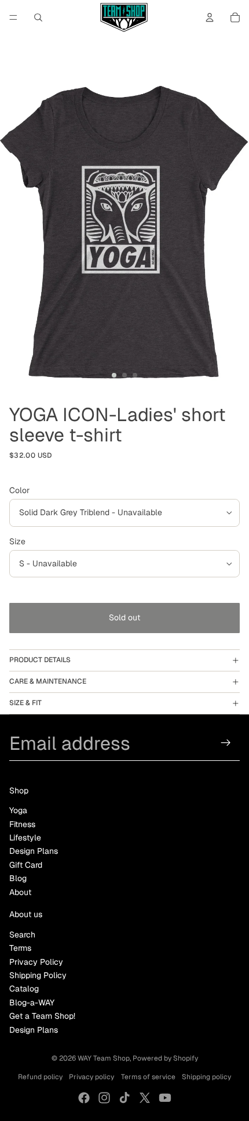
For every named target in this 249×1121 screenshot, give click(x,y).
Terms (20, 948)
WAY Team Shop (104, 1058)
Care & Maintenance (47, 681)
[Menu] (13, 17)
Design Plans (33, 851)
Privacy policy (91, 1077)
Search (22, 934)
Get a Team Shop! (42, 1016)
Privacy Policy (36, 962)
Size (17, 541)
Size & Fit (25, 702)
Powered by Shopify (165, 1058)
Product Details (40, 659)
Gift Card (25, 865)
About (20, 892)
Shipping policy (206, 1077)
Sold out (124, 617)
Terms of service (148, 1077)
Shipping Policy (38, 975)
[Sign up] (226, 743)
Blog (18, 878)
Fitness (22, 824)
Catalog (24, 988)
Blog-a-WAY (31, 1002)
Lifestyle (25, 837)
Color (19, 490)
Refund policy (40, 1077)
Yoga (18, 810)
